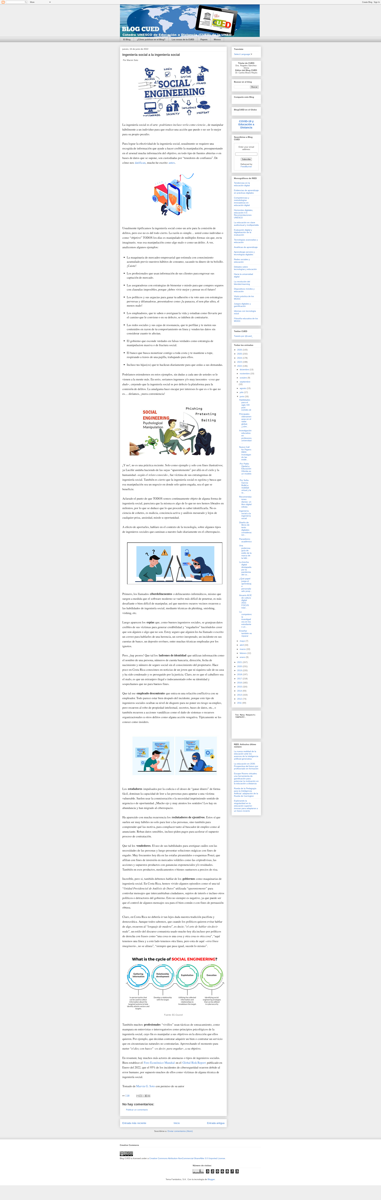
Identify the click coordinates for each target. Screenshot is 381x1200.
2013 (240, 695)
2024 (240, 358)
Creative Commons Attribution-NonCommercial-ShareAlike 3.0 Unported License (187, 1158)
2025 (240, 354)
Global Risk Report (194, 1063)
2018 (240, 674)
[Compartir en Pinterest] (148, 1095)
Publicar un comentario (137, 1109)
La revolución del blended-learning (242, 282)
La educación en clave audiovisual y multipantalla (246, 223)
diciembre (245, 369)
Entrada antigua (215, 1123)
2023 (240, 362)
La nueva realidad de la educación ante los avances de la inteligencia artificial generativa (246, 755)
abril (242, 645)
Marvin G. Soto (145, 1086)
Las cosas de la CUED (183, 39)
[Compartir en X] (143, 1095)
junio (242, 396)
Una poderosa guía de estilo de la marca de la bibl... (245, 551)
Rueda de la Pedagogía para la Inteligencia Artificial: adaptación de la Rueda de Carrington (246, 792)
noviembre (245, 373)
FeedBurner (246, 166)
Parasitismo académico (245, 540)
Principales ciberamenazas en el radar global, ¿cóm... (245, 420)
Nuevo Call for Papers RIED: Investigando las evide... (245, 453)
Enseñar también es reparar (245, 633)
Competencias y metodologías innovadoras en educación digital (242, 201)
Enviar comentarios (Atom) (180, 1131)
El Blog (127, 39)
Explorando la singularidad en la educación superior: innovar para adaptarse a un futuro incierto (246, 806)
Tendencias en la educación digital (242, 184)
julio (242, 392)
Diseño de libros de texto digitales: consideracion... (245, 528)
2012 (240, 699)
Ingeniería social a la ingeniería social (245, 514)
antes (172, 163)
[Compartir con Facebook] (146, 1095)
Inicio (177, 1123)
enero (243, 657)
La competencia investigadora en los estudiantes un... (245, 619)
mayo (243, 641)
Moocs (217, 39)
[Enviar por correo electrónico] (137, 1095)
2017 (240, 678)
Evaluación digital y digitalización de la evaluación (243, 232)
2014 (240, 691)
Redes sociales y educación (242, 260)
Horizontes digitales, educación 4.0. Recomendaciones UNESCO (243, 214)
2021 (240, 662)
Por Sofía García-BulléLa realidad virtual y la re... (245, 486)
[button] (173, 196)
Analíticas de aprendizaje (246, 247)
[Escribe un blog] (140, 1095)
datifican (140, 163)
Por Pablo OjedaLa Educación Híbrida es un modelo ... (245, 469)
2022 (240, 366)
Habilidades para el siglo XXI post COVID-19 (245, 405)
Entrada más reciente (134, 1123)
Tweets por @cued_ (243, 336)
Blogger (211, 1179)
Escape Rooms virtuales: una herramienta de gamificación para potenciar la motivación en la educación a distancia (246, 778)
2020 (240, 666)
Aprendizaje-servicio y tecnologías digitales (244, 253)
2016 (240, 682)
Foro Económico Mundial (159, 1063)
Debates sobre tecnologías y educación (245, 268)
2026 (240, 350)
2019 (240, 670)
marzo (243, 649)
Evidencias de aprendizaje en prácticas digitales (246, 191)
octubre (244, 377)
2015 (240, 686)
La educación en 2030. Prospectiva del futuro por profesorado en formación (246, 766)
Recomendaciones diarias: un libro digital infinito (245, 502)
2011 (239, 703)
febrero (243, 653)
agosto (243, 388)
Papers (203, 39)
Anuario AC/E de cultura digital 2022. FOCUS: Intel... (245, 601)
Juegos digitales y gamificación (242, 305)
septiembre (245, 382)
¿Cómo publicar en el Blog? (151, 39)
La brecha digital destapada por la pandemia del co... (245, 568)
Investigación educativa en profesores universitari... (245, 436)
